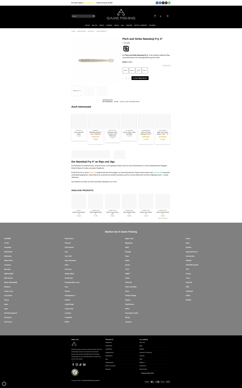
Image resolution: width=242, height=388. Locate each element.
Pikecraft (128, 282)
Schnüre (109, 25)
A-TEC (6, 243)
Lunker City (69, 309)
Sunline (188, 247)
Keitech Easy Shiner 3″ (146, 213)
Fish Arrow (8, 322)
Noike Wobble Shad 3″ (129, 213)
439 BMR (7, 238)
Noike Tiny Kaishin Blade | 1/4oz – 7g (162, 133)
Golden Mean (69, 273)
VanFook (189, 282)
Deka (6, 304)
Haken (116, 25)
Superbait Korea (191, 252)
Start (73, 31)
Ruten (87, 25)
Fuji (66, 252)
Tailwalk (188, 260)
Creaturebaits (101, 31)
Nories (127, 265)
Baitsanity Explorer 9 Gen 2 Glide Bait (95, 133)
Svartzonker (190, 256)
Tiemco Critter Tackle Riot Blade (129, 133)
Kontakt (141, 349)
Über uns (142, 342)
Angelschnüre (109, 352)
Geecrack (68, 269)
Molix (127, 247)
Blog (140, 345)
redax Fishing (131, 295)
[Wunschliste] (155, 16)
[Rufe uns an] (169, 2)
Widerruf (142, 362)
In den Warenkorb (140, 78)
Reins (127, 309)
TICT (187, 269)
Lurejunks (68, 317)
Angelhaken (108, 355)
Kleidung (152, 25)
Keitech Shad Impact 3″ (79, 213)
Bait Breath (8, 252)
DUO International (10, 313)
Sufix (187, 243)
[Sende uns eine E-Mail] (166, 2)
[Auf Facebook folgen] (157, 2)
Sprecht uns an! (89, 3)
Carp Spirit (8, 295)
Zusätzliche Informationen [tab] (129, 101)
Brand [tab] (116, 101)
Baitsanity (7, 256)
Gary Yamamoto (70, 260)
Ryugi (127, 317)
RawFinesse (129, 304)
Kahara (67, 291)
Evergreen (8, 317)
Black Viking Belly (10, 282)
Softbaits (91, 31)
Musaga (128, 252)
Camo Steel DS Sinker (78, 133)
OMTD (127, 273)
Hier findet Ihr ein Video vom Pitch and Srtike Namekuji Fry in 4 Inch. (94, 182)
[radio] (125, 70)
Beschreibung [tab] (108, 101)
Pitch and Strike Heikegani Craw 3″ (145, 133)
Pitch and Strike (131, 287)
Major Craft (129, 238)
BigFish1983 (8, 273)
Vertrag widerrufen (147, 373)
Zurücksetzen (166, 65)
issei (66, 287)
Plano (127, 291)
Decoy (6, 300)
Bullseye (7, 287)
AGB (140, 359)
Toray (188, 278)
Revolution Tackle (131, 313)
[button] (160, 16)
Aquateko (7, 247)
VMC (187, 287)
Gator (67, 265)
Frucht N (96, 380)
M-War (67, 322)
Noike (127, 260)
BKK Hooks (8, 278)
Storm (188, 238)
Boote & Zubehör (140, 25)
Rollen (94, 25)
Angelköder (81, 31)
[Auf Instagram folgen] (160, 2)
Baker (6, 260)
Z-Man (188, 295)
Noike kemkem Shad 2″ (163, 213)
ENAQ (189, 300)
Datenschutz (143, 369)
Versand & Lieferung (145, 352)
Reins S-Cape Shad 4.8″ (112, 213)
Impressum (142, 366)
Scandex (128, 322)
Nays (127, 256)
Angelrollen (108, 345)
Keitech (67, 300)
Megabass (129, 243)
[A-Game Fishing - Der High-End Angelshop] (121, 14)
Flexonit (68, 243)
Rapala (127, 300)
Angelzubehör (109, 362)
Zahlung (141, 355)
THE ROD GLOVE (192, 265)
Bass (11, 260)
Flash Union (69, 238)
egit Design (70, 304)
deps (6, 309)
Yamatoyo (189, 291)
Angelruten (108, 342)
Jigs (122, 25)
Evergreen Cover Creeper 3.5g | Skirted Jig (112, 133)
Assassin (7, 265)
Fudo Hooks (69, 247)
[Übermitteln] (93, 16)
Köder (101, 25)
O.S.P (127, 269)
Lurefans (68, 313)
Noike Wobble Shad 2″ (96, 213)
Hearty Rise (69, 278)
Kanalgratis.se (70, 295)
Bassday (7, 269)
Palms (127, 278)
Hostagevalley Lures (72, 282)
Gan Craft (68, 256)
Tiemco (188, 273)
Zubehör (129, 25)
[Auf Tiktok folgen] (163, 2)
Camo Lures (8, 291)
